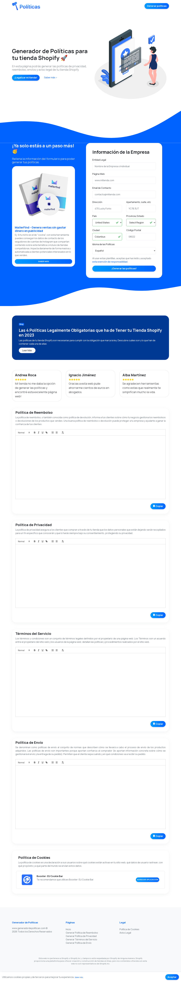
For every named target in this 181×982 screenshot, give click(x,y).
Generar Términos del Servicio (81, 939)
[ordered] (53, 432)
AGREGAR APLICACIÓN (147, 879)
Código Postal (133, 230)
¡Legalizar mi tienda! (25, 77)
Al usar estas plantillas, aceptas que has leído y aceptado (121, 260)
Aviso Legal (125, 932)
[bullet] (57, 432)
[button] (24, 432)
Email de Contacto (101, 187)
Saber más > (50, 77)
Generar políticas (157, 5)
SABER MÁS (43, 261)
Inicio (68, 929)
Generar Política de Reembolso (82, 932)
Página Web (98, 173)
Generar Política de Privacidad (81, 936)
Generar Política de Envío (78, 942)
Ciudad (96, 230)
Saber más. (79, 977)
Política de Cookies (129, 929)
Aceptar (172, 977)
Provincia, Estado (135, 216)
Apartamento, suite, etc (138, 202)
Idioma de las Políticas (103, 244)
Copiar (159, 506)
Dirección (97, 202)
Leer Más (27, 350)
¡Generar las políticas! (124, 268)
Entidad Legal (99, 159)
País (94, 216)
